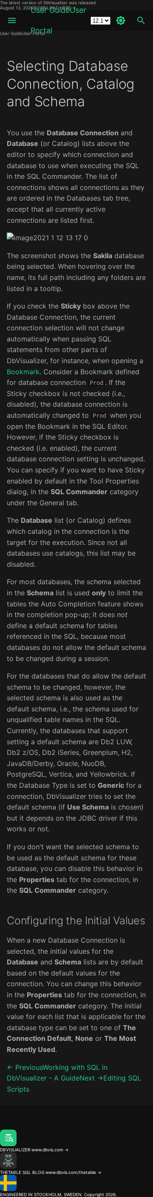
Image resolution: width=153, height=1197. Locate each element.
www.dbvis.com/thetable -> (73, 1172)
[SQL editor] (76, 1127)
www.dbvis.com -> (50, 1149)
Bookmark (23, 371)
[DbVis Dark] (120, 20)
